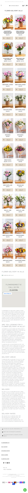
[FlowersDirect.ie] (14, 5)
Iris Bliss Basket (20, 235)
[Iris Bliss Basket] (20, 226)
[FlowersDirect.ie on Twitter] (3, 463)
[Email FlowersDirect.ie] (9, 463)
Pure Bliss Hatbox (7, 109)
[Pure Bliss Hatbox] (7, 100)
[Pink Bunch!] (7, 125)
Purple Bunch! (20, 159)
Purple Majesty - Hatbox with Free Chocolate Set (20, 32)
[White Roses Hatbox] (20, 100)
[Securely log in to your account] (23, 5)
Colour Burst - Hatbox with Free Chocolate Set (7, 32)
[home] (25, 5)
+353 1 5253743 (7, 469)
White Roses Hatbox (20, 109)
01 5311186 (14, 290)
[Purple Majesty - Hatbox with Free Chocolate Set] (20, 22)
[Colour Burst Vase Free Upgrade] (7, 49)
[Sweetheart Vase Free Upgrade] (20, 49)
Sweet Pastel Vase (7, 185)
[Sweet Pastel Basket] (7, 226)
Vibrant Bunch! (7, 159)
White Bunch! (20, 134)
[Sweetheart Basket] (7, 251)
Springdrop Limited (12, 474)
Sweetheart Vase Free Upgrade (20, 59)
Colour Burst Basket (20, 260)
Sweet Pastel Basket (8, 235)
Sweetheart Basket (8, 260)
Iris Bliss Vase (20, 185)
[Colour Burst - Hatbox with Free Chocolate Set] (7, 22)
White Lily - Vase (20, 210)
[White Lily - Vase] (20, 201)
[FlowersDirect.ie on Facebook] (5, 463)
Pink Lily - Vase (7, 210)
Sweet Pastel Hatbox (20, 84)
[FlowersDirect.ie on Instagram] (7, 463)
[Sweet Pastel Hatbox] (20, 75)
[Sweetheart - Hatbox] (7, 75)
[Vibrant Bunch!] (7, 150)
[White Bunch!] (20, 125)
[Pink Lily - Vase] (7, 201)
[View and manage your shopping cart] (26, 5)
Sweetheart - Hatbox (7, 84)
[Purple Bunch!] (20, 150)
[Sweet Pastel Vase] (7, 175)
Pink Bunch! (7, 134)
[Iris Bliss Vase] (20, 175)
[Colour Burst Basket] (20, 251)
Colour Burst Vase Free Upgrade (7, 59)
